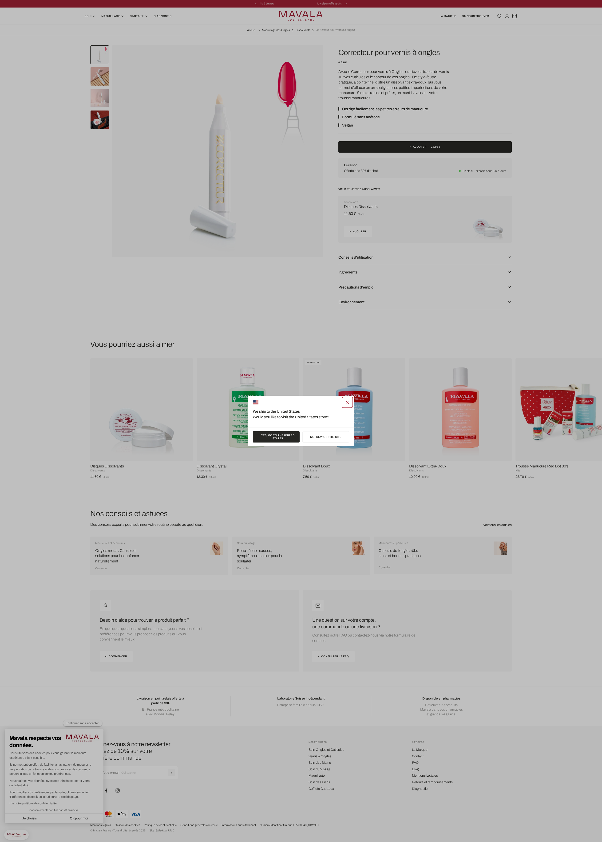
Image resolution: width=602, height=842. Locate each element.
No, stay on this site (325, 436)
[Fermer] (347, 402)
